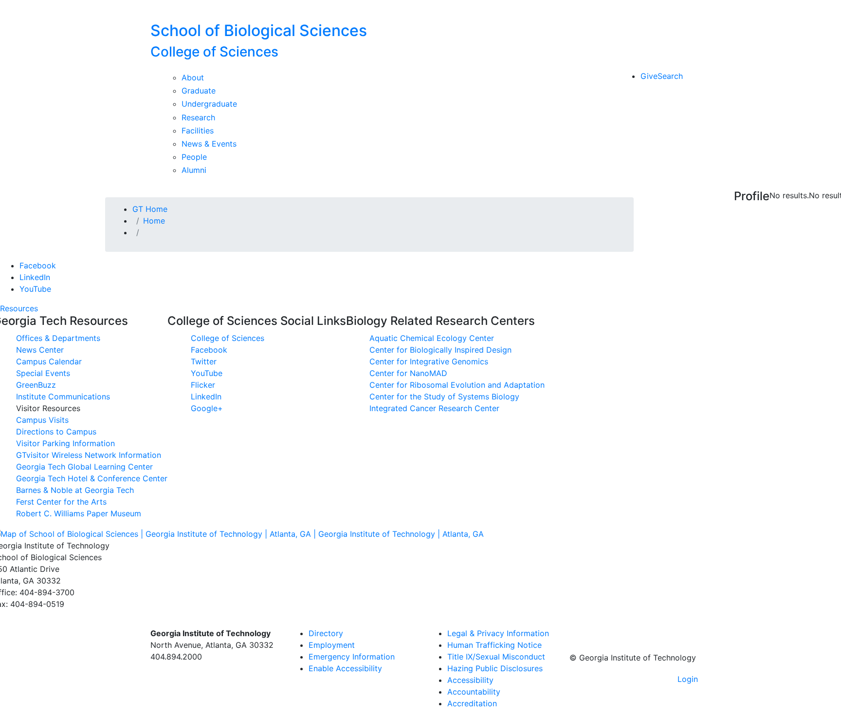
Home (154, 221)
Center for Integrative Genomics (428, 361)
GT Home (149, 209)
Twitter (204, 361)
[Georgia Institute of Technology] (212, 10)
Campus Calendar (49, 361)
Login (687, 679)
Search (670, 76)
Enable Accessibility (345, 668)
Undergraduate (209, 104)
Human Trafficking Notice (494, 645)
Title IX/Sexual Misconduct (496, 656)
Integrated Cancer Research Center (434, 408)
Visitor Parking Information (65, 443)
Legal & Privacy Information (498, 633)
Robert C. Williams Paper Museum (78, 513)
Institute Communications (63, 396)
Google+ (207, 408)
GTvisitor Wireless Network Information (88, 455)
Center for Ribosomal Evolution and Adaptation (457, 385)
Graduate (199, 90)
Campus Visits (42, 420)
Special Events (43, 373)
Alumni (194, 170)
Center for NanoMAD (408, 373)
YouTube (35, 289)
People (194, 157)
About (193, 77)
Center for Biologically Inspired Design (440, 350)
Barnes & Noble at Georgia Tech (75, 490)
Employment (332, 645)
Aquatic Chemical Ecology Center (431, 338)
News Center (40, 350)
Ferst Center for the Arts (61, 502)
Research (198, 117)
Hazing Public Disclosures (495, 668)
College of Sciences (227, 338)
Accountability (473, 692)
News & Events (209, 144)
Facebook (37, 265)
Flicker (203, 385)
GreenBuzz (36, 385)
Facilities (198, 130)
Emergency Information (352, 656)
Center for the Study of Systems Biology (444, 396)
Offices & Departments (58, 338)
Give (649, 76)
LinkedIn (34, 277)
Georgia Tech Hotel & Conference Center (91, 478)
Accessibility (470, 680)
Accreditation (472, 703)
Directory (326, 633)
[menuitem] (499, 633)
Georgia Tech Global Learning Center (84, 467)
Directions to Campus (56, 431)
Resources (19, 308)
